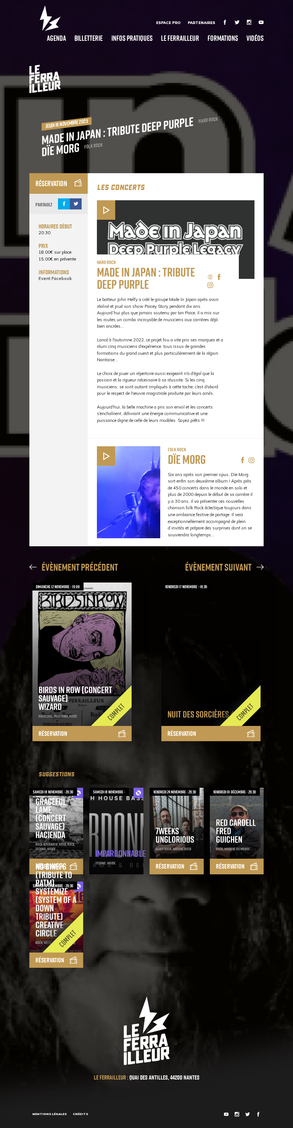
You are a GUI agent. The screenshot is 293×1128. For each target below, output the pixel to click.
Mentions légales (49, 1114)
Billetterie (88, 38)
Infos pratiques (132, 38)
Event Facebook (55, 278)
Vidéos (255, 38)
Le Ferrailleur (180, 38)
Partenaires (201, 22)
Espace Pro (168, 22)
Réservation (51, 183)
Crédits (80, 1114)
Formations (223, 38)
